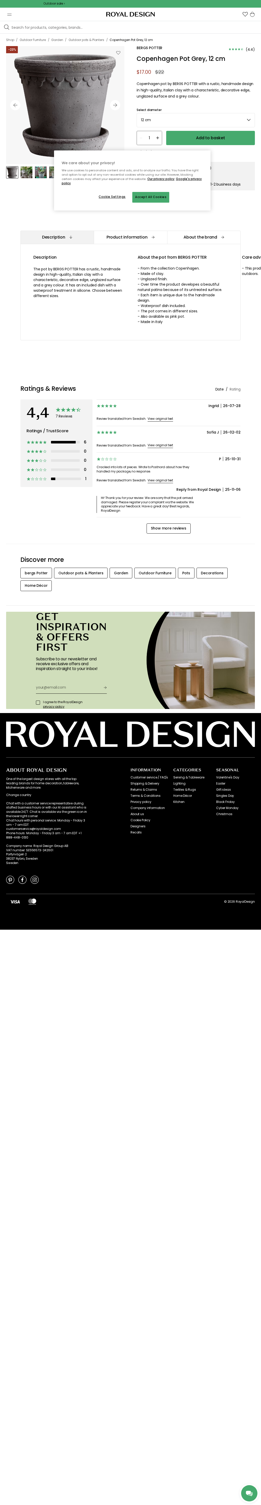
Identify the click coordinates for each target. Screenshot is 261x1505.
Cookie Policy (140, 820)
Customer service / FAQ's (149, 777)
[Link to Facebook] (22, 879)
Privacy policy (140, 801)
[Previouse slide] (15, 105)
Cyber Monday (227, 808)
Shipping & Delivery (144, 783)
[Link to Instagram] (35, 879)
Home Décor (182, 795)
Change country (18, 795)
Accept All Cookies (150, 197)
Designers (138, 826)
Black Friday (225, 801)
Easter (220, 783)
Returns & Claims (143, 789)
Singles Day (225, 795)
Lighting (179, 783)
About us (137, 814)
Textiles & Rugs (184, 789)
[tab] (57, 237)
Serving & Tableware (188, 777)
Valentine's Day (227, 777)
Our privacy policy (161, 179)
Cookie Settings (112, 197)
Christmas (224, 814)
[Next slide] (115, 105)
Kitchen (179, 801)
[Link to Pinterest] (10, 879)
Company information (147, 808)
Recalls (136, 832)
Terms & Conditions (145, 795)
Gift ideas (223, 789)
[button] (245, 14)
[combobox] (196, 120)
